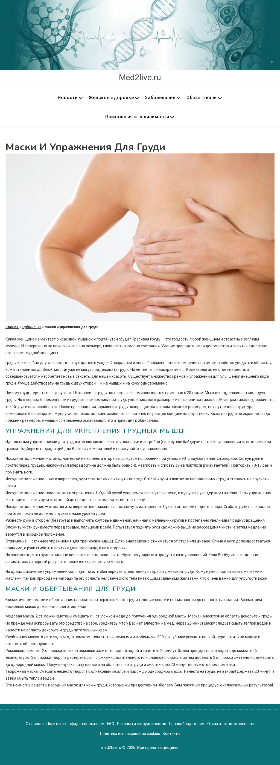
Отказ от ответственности (231, 723)
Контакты (171, 733)
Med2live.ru (140, 77)
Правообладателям (187, 723)
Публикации (31, 327)
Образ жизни (201, 97)
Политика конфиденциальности (75, 723)
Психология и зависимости (137, 116)
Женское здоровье (111, 97)
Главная (12, 327)
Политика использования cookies (130, 733)
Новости (68, 97)
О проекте (35, 723)
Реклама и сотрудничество (141, 723)
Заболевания (160, 97)
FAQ (110, 723)
